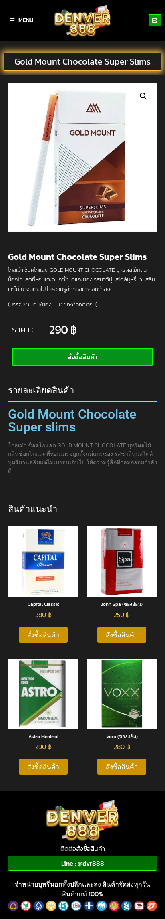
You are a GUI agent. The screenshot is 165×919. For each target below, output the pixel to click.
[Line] (155, 20)
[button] (143, 96)
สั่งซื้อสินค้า (43, 635)
